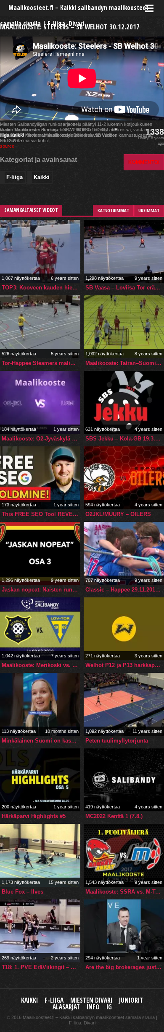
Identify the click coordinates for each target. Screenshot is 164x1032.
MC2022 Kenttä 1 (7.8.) (114, 816)
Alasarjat (66, 1007)
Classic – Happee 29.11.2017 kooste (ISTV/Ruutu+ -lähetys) (124, 589)
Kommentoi (143, 162)
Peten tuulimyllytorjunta (116, 741)
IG (109, 1007)
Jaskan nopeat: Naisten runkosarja (41, 589)
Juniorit (131, 1000)
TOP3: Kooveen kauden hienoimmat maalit (41, 287)
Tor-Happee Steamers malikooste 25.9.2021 (41, 363)
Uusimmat (148, 210)
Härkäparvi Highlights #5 (34, 816)
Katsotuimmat (113, 210)
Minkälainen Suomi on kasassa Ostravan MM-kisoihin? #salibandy (41, 741)
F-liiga (14, 177)
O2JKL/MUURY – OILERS (118, 514)
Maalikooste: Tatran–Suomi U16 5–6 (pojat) (124, 363)
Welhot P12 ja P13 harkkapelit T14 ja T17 (124, 665)
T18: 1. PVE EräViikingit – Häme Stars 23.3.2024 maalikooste (41, 967)
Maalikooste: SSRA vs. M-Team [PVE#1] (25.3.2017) (124, 892)
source (7, 146)
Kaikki (42, 177)
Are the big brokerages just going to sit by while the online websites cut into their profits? (124, 967)
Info (93, 1007)
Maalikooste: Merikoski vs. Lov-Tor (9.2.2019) (41, 665)
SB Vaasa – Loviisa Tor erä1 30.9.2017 (124, 287)
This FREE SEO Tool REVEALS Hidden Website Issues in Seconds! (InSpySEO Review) (41, 514)
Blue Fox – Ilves (22, 892)
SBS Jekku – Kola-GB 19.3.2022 (124, 438)
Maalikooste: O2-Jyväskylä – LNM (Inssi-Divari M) (41, 438)
